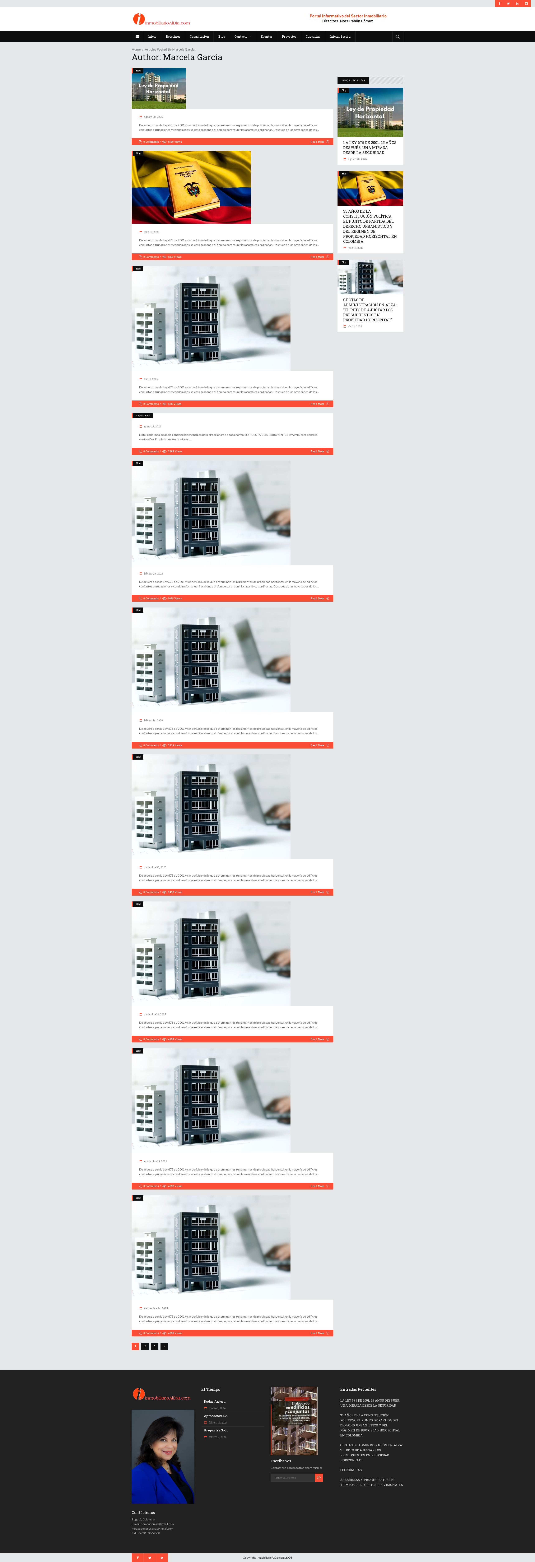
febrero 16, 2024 (217, 1422)
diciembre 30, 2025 (154, 867)
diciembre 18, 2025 (154, 1014)
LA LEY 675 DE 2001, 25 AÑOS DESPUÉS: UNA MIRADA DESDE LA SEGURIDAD (369, 147)
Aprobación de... (216, 1416)
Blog (138, 70)
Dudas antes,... (215, 1401)
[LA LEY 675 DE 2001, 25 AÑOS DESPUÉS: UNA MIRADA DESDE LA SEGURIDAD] (232, 88)
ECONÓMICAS (351, 1470)
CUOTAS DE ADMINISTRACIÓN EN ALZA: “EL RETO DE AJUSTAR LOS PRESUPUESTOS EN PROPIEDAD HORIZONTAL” (369, 309)
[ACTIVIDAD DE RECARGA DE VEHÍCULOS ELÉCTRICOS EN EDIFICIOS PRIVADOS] (232, 1100)
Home (136, 49)
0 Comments (151, 141)
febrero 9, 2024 (217, 1437)
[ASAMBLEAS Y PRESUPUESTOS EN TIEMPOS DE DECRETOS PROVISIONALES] (232, 513)
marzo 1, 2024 (217, 1408)
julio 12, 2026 (151, 232)
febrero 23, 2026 (153, 573)
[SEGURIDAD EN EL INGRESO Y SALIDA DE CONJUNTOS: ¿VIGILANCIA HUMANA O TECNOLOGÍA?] (232, 1247)
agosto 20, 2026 (153, 116)
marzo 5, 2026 (152, 426)
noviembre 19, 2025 (155, 1161)
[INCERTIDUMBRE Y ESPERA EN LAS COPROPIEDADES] (232, 660)
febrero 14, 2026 (153, 720)
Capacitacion (143, 415)
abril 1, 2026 (150, 379)
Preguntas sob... (216, 1430)
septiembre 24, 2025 (155, 1308)
